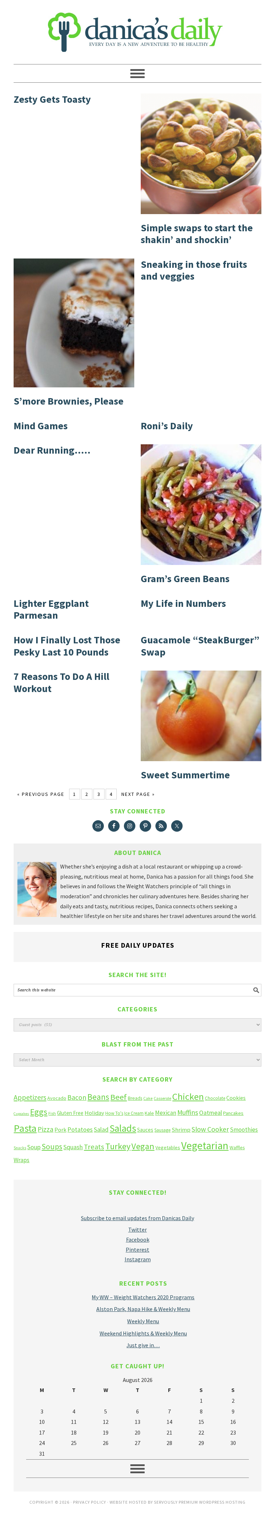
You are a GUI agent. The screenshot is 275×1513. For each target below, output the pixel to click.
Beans (98, 1097)
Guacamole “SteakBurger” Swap (200, 645)
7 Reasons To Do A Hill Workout (61, 682)
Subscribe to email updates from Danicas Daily (137, 1218)
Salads (123, 1128)
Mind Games (41, 425)
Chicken (188, 1096)
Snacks (20, 1147)
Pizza (45, 1129)
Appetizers (30, 1097)
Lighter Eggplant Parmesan (51, 609)
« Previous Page (40, 794)
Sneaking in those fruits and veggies (194, 270)
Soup (33, 1147)
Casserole (162, 1098)
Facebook (137, 1239)
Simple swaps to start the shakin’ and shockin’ (197, 233)
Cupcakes (21, 1113)
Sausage (162, 1130)
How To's (114, 1113)
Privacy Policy (89, 1502)
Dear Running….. (52, 450)
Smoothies (244, 1129)
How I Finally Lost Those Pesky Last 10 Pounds (67, 645)
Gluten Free (70, 1113)
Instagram (138, 1259)
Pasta (25, 1128)
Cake (148, 1098)
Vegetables (167, 1147)
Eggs (38, 1112)
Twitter (137, 1229)
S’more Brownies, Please (69, 401)
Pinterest (137, 1249)
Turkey (117, 1146)
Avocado (56, 1098)
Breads (135, 1098)
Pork (60, 1129)
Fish (52, 1113)
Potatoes (80, 1129)
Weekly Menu (143, 1321)
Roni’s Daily (167, 425)
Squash (73, 1147)
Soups (52, 1146)
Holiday (94, 1113)
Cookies (236, 1097)
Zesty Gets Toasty (52, 99)
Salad (101, 1129)
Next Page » (138, 794)
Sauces (145, 1129)
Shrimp (181, 1129)
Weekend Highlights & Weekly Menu (143, 1333)
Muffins (187, 1112)
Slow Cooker (210, 1129)
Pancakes (233, 1113)
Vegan (142, 1146)
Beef (118, 1097)
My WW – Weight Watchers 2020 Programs (143, 1297)
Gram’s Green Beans (185, 578)
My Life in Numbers (183, 603)
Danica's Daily (137, 28)
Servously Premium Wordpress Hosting (200, 1502)
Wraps (21, 1160)
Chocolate (215, 1098)
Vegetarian (204, 1145)
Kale (149, 1113)
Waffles (237, 1148)
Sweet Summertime (185, 774)
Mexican (165, 1113)
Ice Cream (134, 1113)
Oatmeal (210, 1113)
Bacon (76, 1097)
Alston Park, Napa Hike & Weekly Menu (143, 1309)
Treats (94, 1146)
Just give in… (143, 1345)
